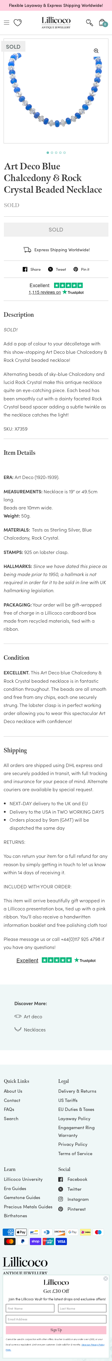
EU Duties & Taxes (76, 1109)
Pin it (85, 269)
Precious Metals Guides (28, 1207)
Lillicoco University (23, 1179)
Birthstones (15, 1215)
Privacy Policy (73, 1144)
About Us (13, 1091)
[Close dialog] (105, 1278)
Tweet (61, 269)
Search (11, 1118)
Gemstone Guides (22, 1197)
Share (35, 269)
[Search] (89, 23)
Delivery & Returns (77, 1091)
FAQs (9, 1109)
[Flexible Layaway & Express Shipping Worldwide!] (56, 5)
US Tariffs (68, 1100)
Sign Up (56, 1330)
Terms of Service (75, 1153)
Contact (12, 1100)
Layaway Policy (74, 1118)
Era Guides (15, 1188)
